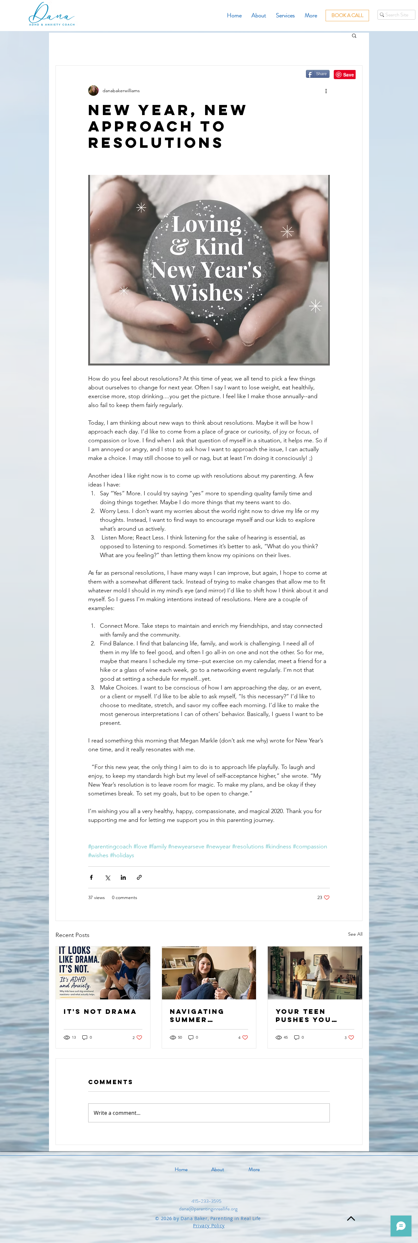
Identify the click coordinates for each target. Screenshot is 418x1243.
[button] (354, 35)
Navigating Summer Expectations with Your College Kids (203, 1015)
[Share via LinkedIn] (123, 877)
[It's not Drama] (103, 972)
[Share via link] (139, 877)
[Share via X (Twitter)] (107, 877)
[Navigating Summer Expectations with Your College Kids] (209, 972)
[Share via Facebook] (91, 877)
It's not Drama (100, 1011)
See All (355, 934)
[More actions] (326, 90)
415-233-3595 (206, 1201)
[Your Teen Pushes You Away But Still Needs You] (315, 972)
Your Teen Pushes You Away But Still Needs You (312, 1015)
